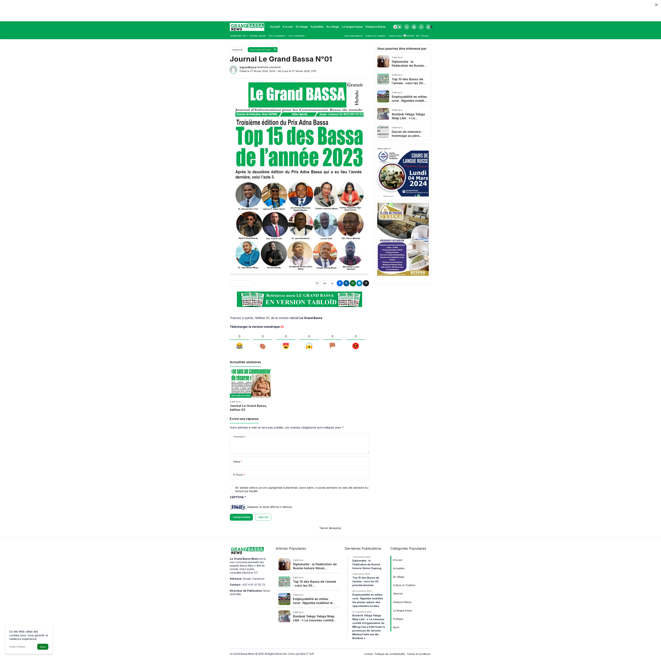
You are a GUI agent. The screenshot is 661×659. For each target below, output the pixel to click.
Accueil (275, 26)
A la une (287, 26)
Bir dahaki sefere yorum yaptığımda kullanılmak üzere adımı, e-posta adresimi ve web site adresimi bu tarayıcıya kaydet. (301, 489)
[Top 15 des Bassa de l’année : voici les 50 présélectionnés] (403, 79)
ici (282, 326)
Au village (332, 26)
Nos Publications (354, 35)
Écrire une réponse (244, 419)
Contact (368, 653)
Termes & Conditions (418, 653)
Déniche (398, 593)
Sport (396, 627)
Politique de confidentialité (390, 653)
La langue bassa (352, 26)
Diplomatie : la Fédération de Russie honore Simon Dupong (366, 564)
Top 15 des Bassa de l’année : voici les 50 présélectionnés (365, 581)
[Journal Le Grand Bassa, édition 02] (251, 390)
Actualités (317, 26)
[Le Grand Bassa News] (247, 26)
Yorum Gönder (241, 517)
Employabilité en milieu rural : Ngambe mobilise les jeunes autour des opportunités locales (367, 600)
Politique (398, 618)
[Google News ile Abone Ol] (242, 283)
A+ (325, 283)
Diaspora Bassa (375, 26)
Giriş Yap (263, 517)
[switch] (397, 26)
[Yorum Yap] (317, 283)
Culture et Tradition (375, 35)
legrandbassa (248, 67)
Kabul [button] (43, 647)
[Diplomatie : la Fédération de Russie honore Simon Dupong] (403, 61)
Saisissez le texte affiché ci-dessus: (269, 507)
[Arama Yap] (407, 27)
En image (302, 26)
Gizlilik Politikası (17, 646)
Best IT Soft (307, 653)
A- (332, 283)
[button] (414, 27)
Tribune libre (395, 35)
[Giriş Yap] (421, 27)
